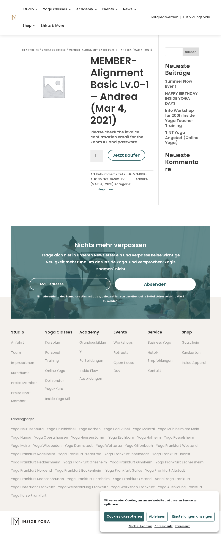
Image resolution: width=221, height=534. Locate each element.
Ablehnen (157, 516)
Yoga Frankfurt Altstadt (165, 470)
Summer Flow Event (178, 84)
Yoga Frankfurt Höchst (171, 454)
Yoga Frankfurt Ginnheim (131, 462)
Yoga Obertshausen (51, 437)
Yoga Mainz (20, 445)
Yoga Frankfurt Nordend (31, 470)
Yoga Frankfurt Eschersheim (180, 462)
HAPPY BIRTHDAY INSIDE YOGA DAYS (181, 98)
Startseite (30, 50)
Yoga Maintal (144, 429)
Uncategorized (54, 50)
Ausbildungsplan (196, 17)
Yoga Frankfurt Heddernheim (35, 462)
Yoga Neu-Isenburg (27, 429)
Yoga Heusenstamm (88, 437)
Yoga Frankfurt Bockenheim (78, 470)
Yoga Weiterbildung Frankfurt (83, 487)
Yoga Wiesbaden (47, 445)
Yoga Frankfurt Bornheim (88, 478)
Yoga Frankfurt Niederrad (79, 454)
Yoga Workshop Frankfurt (133, 487)
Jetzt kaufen (126, 155)
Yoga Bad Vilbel (117, 429)
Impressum (182, 526)
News (128, 9)
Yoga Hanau (21, 437)
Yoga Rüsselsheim (179, 437)
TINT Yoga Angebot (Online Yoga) (181, 137)
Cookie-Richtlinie (140, 526)
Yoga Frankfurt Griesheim (85, 462)
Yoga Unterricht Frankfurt (33, 487)
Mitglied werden (164, 17)
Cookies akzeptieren (124, 516)
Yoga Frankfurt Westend (176, 445)
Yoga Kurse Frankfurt (29, 495)
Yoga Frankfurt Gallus (124, 470)
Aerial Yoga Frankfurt (173, 478)
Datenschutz (164, 526)
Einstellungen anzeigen (192, 516)
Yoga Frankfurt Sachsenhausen (37, 478)
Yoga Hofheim (149, 437)
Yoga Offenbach (139, 445)
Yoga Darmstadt (79, 445)
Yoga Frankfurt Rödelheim (33, 454)
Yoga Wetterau (109, 445)
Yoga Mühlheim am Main (178, 429)
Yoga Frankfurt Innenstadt (126, 454)
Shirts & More (52, 25)
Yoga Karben (90, 429)
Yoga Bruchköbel (61, 429)
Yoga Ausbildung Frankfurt (180, 487)
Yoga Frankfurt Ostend (132, 478)
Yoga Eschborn (121, 437)
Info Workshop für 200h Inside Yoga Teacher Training (180, 118)
